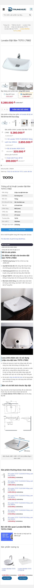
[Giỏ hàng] (31, 9)
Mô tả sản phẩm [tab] (6, 244)
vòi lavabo (23, 114)
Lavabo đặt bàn (27, 171)
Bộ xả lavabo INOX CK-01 (16, 148)
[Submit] (30, 14)
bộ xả (30, 114)
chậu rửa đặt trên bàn (15, 377)
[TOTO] (8, 177)
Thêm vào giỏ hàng (20, 109)
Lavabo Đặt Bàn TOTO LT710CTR (24, 569)
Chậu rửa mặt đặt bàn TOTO (15, 171)
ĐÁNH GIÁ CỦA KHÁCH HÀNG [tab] (9, 247)
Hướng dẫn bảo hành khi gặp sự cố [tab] (11, 249)
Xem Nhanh (6, 578)
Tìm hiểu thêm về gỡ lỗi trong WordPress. (13, 239)
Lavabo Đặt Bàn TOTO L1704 (8, 569)
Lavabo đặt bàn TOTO (11, 29)
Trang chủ (6, 25)
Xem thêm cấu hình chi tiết (17, 229)
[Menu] (3, 9)
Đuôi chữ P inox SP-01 (15, 158)
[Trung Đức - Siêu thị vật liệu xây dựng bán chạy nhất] (17, 9)
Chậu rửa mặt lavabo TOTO (19, 27)
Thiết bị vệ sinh (16, 25)
